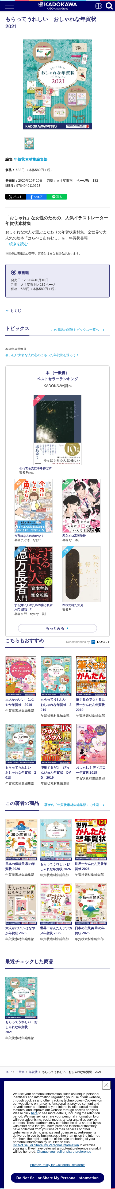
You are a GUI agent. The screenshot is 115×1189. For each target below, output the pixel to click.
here (34, 1113)
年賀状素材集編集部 (31, 159)
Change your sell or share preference (64, 1151)
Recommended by (78, 641)
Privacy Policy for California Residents (57, 1165)
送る (59, 196)
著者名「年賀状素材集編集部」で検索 (71, 805)
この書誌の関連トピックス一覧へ (75, 330)
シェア (38, 196)
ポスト (17, 196)
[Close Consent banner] (106, 1085)
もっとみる (55, 628)
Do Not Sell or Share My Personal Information (46, 1145)
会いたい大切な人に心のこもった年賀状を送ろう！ (42, 355)
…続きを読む (16, 244)
